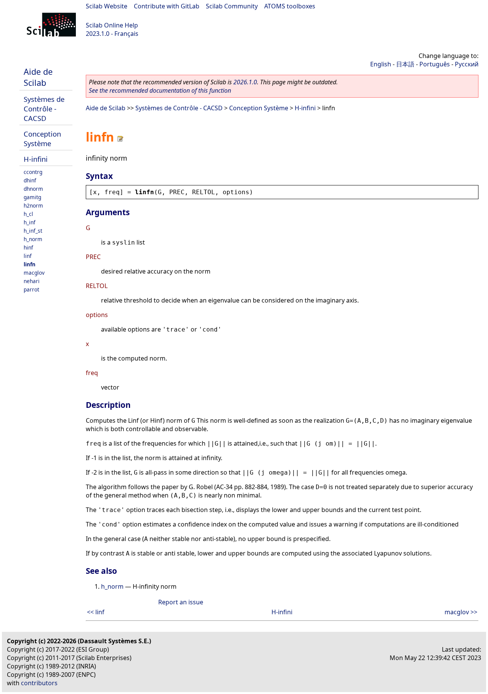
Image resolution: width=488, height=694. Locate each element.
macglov (34, 272)
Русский (466, 64)
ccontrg (33, 172)
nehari (32, 281)
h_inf (29, 222)
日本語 (405, 64)
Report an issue (180, 602)
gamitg (32, 197)
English (380, 64)
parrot (31, 289)
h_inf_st (33, 230)
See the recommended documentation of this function (160, 90)
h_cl (28, 213)
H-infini (36, 159)
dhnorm (33, 188)
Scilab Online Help (112, 25)
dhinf (30, 180)
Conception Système (42, 138)
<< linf (95, 612)
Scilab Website (106, 6)
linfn (29, 264)
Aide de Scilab (38, 77)
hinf (28, 247)
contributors (39, 683)
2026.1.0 (245, 82)
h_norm (33, 239)
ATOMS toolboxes (289, 6)
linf (28, 255)
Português (434, 64)
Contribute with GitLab (166, 6)
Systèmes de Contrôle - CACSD (44, 108)
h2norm (33, 205)
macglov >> (461, 612)
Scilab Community (232, 6)
